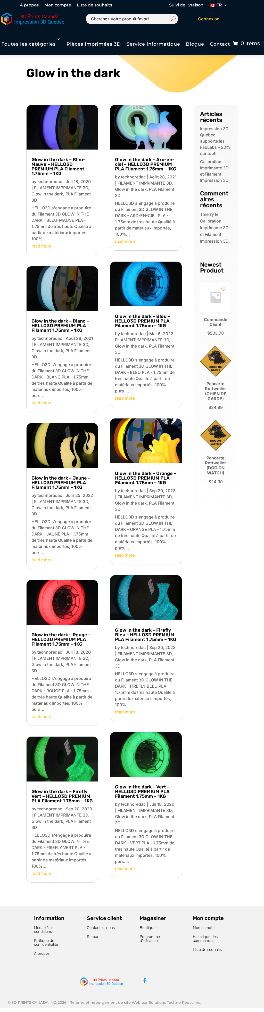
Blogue (195, 44)
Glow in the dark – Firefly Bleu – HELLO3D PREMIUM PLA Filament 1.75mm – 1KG (145, 634)
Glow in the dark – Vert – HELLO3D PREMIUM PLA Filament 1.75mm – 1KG (142, 791)
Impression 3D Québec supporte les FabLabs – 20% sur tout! (215, 141)
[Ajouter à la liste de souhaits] (223, 289)
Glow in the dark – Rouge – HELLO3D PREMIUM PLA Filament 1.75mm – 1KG (61, 639)
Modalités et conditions (44, 929)
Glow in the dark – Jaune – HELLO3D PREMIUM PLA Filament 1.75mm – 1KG (60, 482)
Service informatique (153, 44)
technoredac (49, 181)
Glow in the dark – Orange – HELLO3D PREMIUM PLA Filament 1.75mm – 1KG (145, 478)
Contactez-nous (101, 927)
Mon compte (57, 5)
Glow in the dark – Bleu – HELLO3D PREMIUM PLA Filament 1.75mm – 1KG (142, 321)
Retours (93, 936)
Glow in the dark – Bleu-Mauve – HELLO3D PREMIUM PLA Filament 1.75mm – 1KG (58, 166)
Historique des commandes (205, 938)
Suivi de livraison (186, 5)
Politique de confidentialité (46, 942)
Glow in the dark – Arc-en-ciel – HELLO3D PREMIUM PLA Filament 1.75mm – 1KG (145, 164)
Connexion (209, 18)
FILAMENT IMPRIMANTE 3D (61, 187)
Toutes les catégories (29, 44)
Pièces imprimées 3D (94, 44)
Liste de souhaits (94, 5)
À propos (29, 5)
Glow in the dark (47, 193)
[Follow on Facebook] (145, 980)
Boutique (147, 927)
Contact (220, 44)
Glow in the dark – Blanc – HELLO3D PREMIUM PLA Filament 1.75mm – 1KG (60, 325)
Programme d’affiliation (150, 938)
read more (41, 246)
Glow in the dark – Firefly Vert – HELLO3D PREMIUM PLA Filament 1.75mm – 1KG (62, 796)
